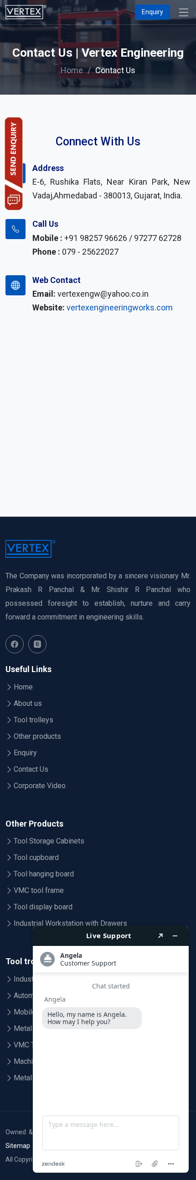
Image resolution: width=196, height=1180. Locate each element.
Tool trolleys (33, 720)
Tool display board (43, 907)
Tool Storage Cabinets (49, 841)
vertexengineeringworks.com (120, 307)
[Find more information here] (111, 1049)
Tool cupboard (36, 857)
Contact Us (31, 769)
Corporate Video (40, 786)
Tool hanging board (44, 874)
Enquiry (152, 12)
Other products (37, 736)
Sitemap (17, 1145)
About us (28, 703)
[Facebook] (14, 644)
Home (72, 70)
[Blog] (37, 644)
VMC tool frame (39, 890)
